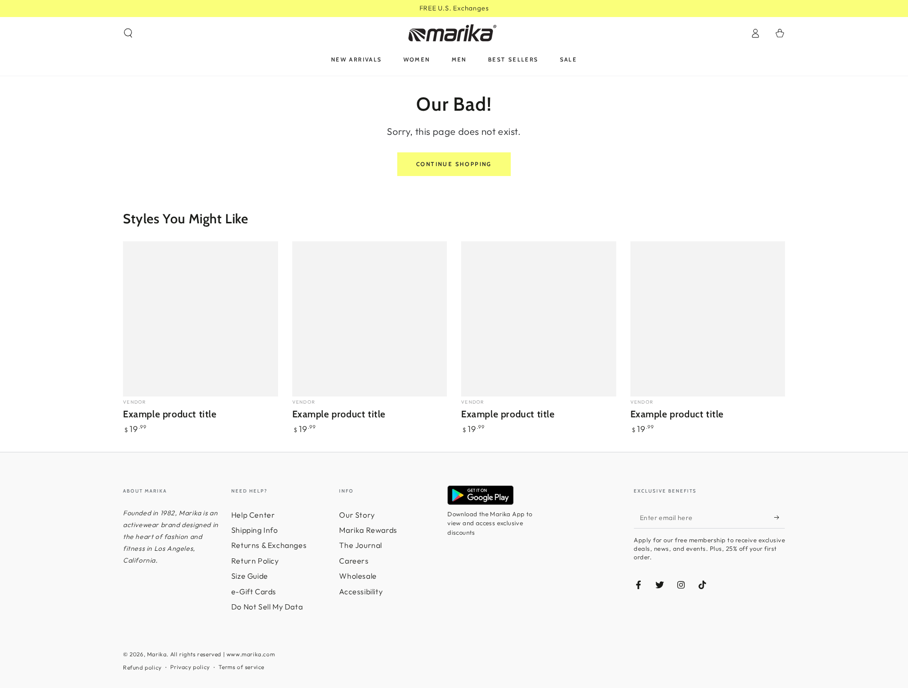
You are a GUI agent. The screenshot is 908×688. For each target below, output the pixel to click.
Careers (353, 560)
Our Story (357, 515)
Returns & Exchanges (268, 545)
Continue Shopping (454, 164)
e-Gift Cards (253, 591)
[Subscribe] (779, 517)
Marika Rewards (368, 530)
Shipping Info (254, 530)
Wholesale (357, 576)
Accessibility (361, 591)
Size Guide (249, 576)
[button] (128, 33)
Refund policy (142, 667)
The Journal (360, 545)
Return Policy (255, 560)
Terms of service (241, 666)
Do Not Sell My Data (267, 606)
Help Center (253, 515)
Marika (157, 654)
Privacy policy (190, 666)
